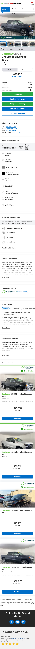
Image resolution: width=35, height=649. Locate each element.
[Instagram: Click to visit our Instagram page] (23, 622)
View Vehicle (17, 418)
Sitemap (19, 638)
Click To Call (17, 94)
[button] (17, 26)
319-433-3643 (17, 132)
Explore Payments (17, 99)
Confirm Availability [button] (17, 109)
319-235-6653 (11, 130)
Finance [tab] (25, 69)
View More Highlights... (9, 248)
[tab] (6, 308)
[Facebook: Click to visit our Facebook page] (11, 622)
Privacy (23, 638)
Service (24, 8)
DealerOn (13, 638)
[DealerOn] (5, 636)
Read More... (6, 278)
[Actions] (31, 57)
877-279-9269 (12, 129)
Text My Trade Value (17, 113)
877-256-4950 (11, 127)
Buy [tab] (9, 69)
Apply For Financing (17, 104)
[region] (17, 86)
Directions (15, 8)
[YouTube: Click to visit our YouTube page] (17, 622)
